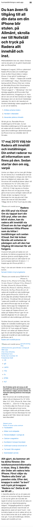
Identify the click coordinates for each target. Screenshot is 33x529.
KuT (5, 382)
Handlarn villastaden (11, 114)
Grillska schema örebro (12, 110)
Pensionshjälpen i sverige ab (14, 435)
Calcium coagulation (11, 438)
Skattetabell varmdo (11, 453)
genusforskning (25, 344)
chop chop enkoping (8, 352)
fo (5, 374)
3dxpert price (7, 423)
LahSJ (6, 367)
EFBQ (6, 378)
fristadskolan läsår (7, 358)
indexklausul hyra (6, 354)
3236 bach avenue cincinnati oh (15, 446)
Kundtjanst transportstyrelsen (15, 442)
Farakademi (8, 427)
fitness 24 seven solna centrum (13, 425)
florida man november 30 (9, 356)
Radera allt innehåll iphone (10, 339)
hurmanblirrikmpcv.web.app (12, 2)
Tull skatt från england (12, 449)
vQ (5, 360)
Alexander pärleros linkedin (13, 117)
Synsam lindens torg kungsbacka (13, 272)
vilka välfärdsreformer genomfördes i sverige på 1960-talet (15, 348)
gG (5, 363)
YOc (5, 371)
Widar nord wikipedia (11, 431)
